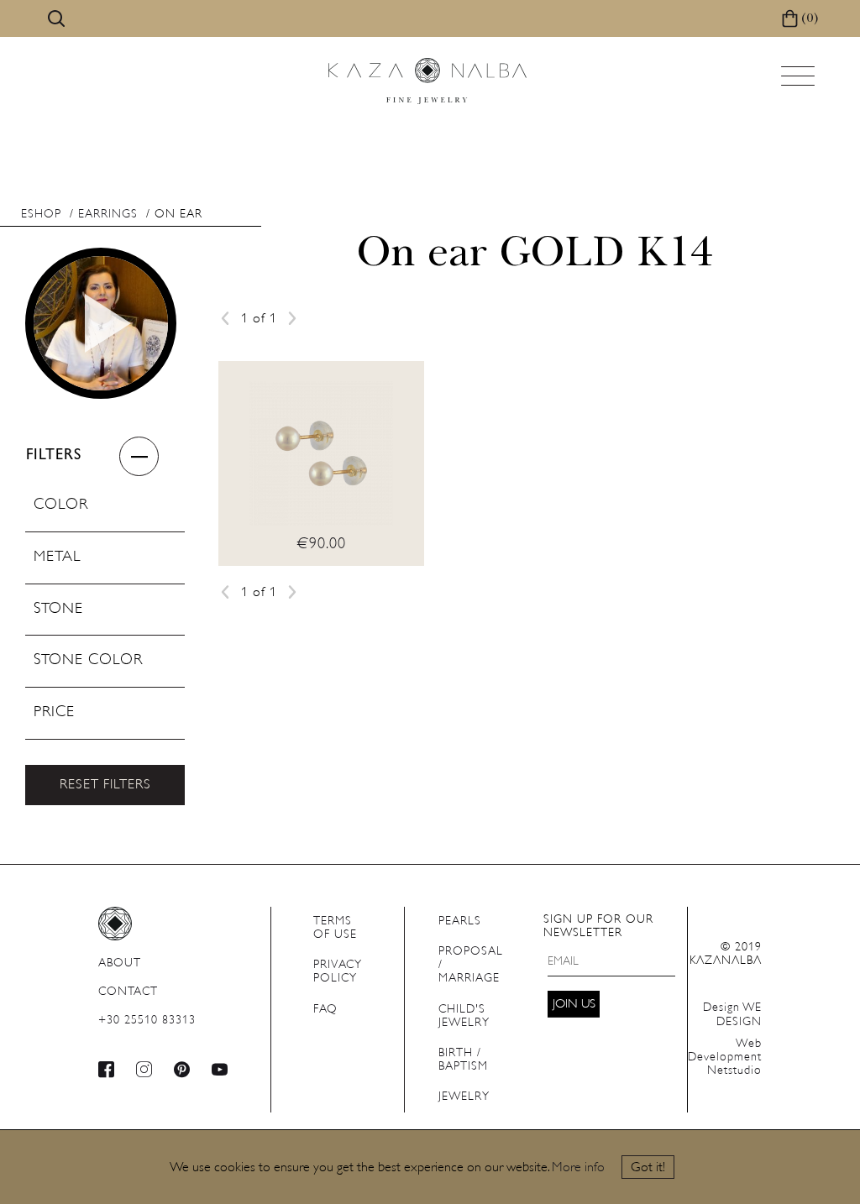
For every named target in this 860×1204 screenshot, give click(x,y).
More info (578, 1168)
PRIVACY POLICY (337, 972)
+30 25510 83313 (147, 1020)
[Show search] (56, 18)
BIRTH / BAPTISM (463, 1060)
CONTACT (128, 992)
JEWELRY (464, 1097)
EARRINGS (108, 214)
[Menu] (799, 81)
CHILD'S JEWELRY (464, 1016)
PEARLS (459, 921)
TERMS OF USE (335, 928)
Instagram (144, 1069)
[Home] (427, 81)
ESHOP (41, 214)
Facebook (106, 1069)
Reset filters (105, 785)
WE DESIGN (732, 1015)
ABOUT (119, 963)
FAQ (325, 1009)
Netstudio (725, 1057)
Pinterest (182, 1069)
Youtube (220, 1069)
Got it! (648, 1168)
